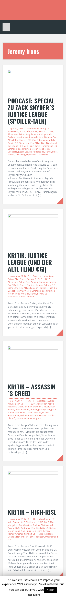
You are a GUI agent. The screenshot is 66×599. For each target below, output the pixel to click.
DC (16, 143)
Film (43, 143)
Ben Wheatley (25, 525)
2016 (33, 403)
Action (22, 131)
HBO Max (23, 146)
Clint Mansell (47, 525)
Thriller (29, 522)
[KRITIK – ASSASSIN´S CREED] (33, 362)
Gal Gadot (13, 146)
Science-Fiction (46, 533)
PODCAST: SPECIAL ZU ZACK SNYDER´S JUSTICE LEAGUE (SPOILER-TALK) (31, 110)
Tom (35, 276)
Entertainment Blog (36, 128)
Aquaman (43, 282)
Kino (17, 412)
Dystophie (25, 528)
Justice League (25, 151)
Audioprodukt (45, 134)
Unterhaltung (51, 536)
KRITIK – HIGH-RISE (32, 511)
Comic (34, 131)
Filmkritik (43, 288)
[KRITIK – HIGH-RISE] (33, 487)
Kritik (23, 293)
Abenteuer (13, 131)
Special (11, 154)
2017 (47, 279)
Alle (28, 131)
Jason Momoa (24, 148)
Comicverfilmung (35, 285)
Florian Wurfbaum (41, 519)
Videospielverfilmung (26, 418)
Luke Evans (37, 531)
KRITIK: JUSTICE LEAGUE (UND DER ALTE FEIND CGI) (30, 262)
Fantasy (30, 279)
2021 (50, 131)
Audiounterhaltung (34, 137)
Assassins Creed (16, 406)
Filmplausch (52, 143)
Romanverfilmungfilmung (20, 533)
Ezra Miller (35, 143)
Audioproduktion (16, 137)
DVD (52, 406)
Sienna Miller (14, 536)
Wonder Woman (26, 296)
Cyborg (47, 285)
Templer (51, 415)
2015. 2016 (43, 522)
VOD (40, 418)
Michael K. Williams (29, 415)
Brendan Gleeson (41, 406)
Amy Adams (32, 134)
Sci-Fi (40, 131)
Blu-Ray (28, 406)
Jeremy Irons (38, 148)
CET (29, 140)
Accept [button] (50, 589)
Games (33, 409)
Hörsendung (47, 146)
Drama (16, 522)
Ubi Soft (11, 418)
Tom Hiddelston (36, 536)
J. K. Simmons (34, 290)
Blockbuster (21, 140)
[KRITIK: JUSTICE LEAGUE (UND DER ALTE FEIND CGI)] (33, 231)
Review (40, 293)
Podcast (37, 151)
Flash (50, 288)
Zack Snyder (43, 154)
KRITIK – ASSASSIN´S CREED (31, 390)
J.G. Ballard (51, 528)
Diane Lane (24, 143)
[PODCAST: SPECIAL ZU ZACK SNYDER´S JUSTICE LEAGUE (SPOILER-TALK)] (33, 81)
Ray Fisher (46, 151)
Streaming (20, 154)
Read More (33, 595)
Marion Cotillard (33, 412)
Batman (48, 137)
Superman (31, 154)
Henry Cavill (34, 146)
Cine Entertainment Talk (43, 140)
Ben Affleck (13, 285)
